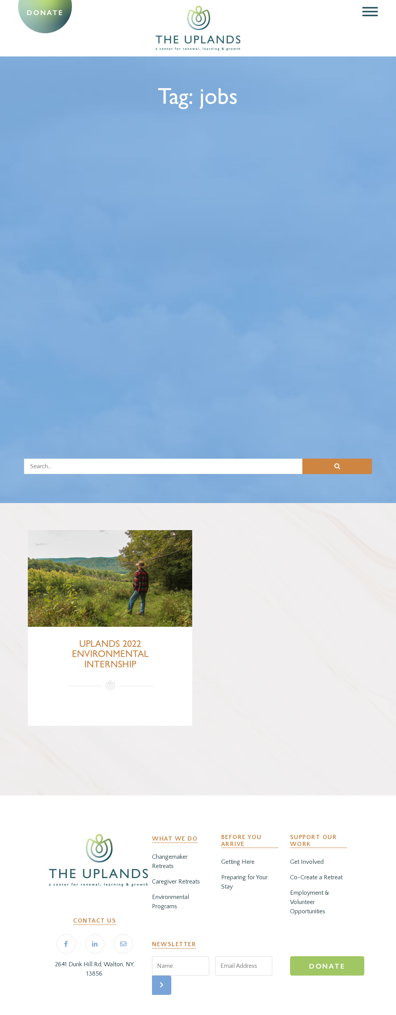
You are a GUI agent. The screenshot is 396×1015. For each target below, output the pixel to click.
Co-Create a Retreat (316, 877)
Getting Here (237, 861)
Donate (45, 13)
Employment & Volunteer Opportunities (309, 902)
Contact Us (94, 921)
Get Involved (307, 861)
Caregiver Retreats (176, 881)
